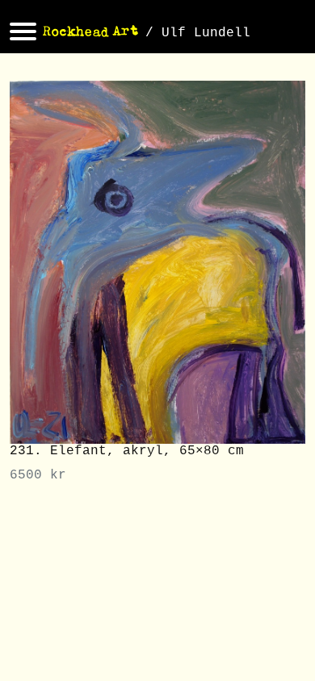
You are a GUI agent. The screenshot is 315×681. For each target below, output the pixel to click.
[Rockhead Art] (90, 33)
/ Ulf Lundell (197, 33)
